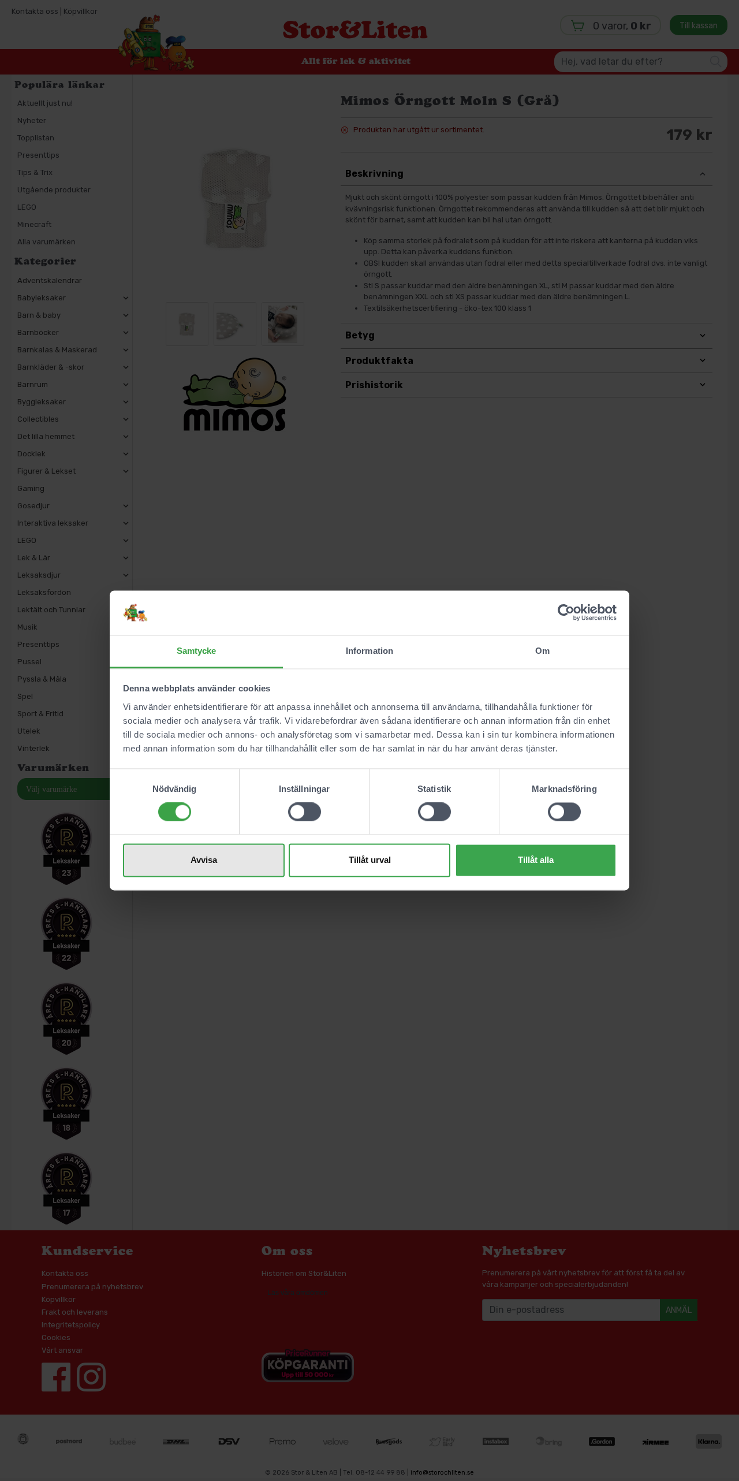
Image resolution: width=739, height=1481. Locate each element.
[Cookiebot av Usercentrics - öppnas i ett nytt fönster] (566, 613)
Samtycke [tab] (197, 651)
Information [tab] (369, 651)
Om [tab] (542, 651)
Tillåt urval (370, 860)
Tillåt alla (536, 860)
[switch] (304, 812)
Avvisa (204, 860)
